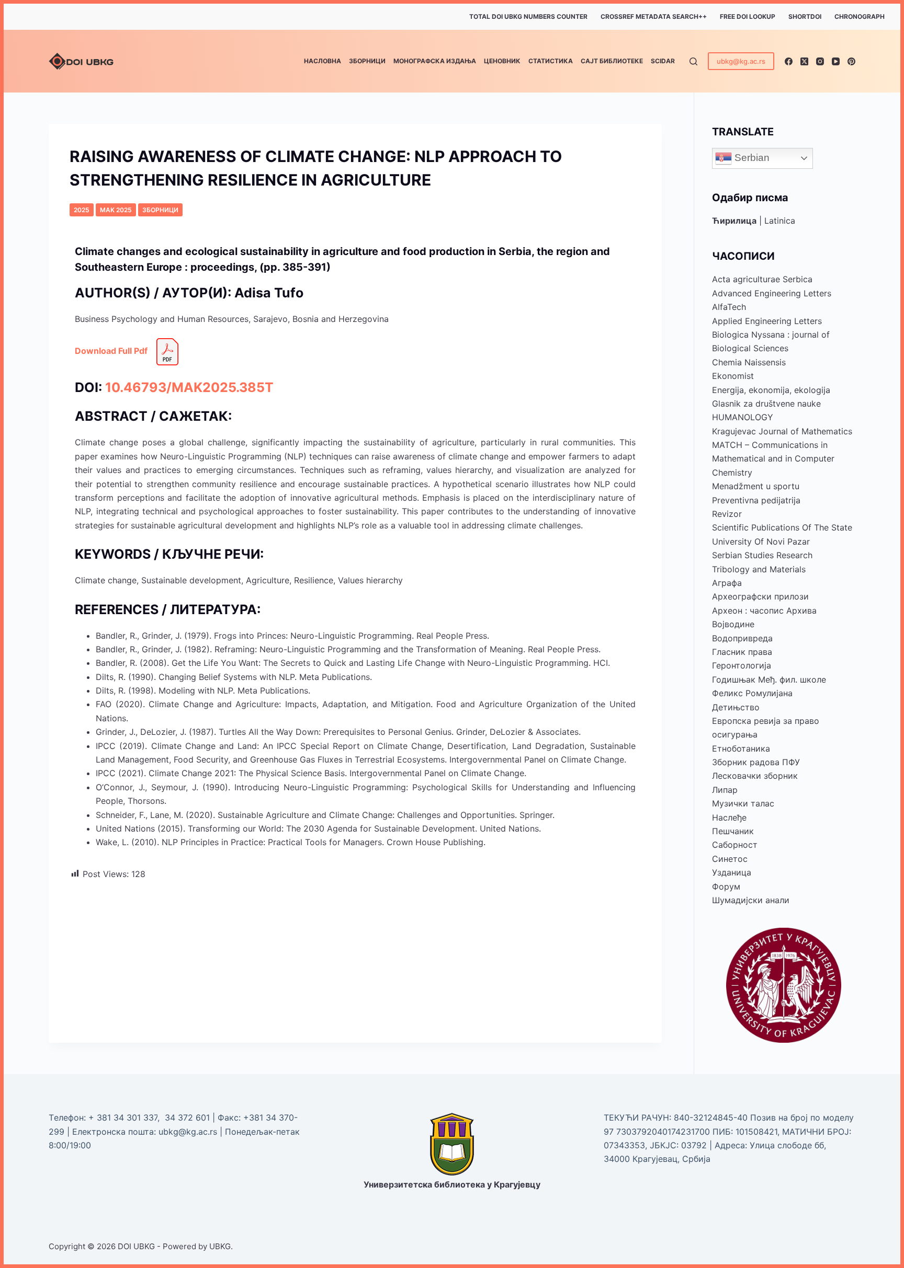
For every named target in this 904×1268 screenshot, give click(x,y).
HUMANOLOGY (742, 417)
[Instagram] (820, 61)
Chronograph (859, 16)
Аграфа (727, 583)
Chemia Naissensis (749, 362)
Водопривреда (742, 638)
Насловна (322, 61)
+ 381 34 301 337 (122, 1117)
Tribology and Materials (759, 569)
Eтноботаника (741, 748)
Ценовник (502, 61)
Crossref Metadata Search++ (654, 16)
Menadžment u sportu (755, 486)
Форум (726, 886)
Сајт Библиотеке (612, 61)
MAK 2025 (116, 210)
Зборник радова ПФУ (756, 762)
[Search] (693, 61)
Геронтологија (741, 665)
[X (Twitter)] (804, 61)
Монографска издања (434, 61)
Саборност (735, 844)
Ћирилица (734, 220)
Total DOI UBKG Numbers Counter (528, 16)
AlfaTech (729, 307)
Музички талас (743, 803)
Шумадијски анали (750, 900)
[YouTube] (836, 61)
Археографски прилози (760, 596)
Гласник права (742, 652)
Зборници (367, 61)
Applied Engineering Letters (767, 321)
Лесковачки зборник (755, 775)
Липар (725, 790)
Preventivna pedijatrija (756, 500)
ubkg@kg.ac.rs (741, 61)
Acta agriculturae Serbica (762, 279)
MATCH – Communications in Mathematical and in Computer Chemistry (773, 459)
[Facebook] (789, 61)
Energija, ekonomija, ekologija (771, 390)
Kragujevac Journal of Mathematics (782, 431)
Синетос (730, 859)
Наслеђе (729, 817)
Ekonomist (733, 376)
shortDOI (804, 16)
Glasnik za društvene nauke (766, 403)
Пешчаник (733, 831)
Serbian (751, 157)
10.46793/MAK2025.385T (189, 387)
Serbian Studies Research (762, 555)
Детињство (736, 707)
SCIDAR (663, 61)
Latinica (779, 220)
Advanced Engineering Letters (771, 293)
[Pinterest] (851, 61)
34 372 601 (188, 1117)
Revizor (727, 514)
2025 (81, 210)
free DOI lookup (747, 16)
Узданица (731, 872)
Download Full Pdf (111, 351)
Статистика (550, 61)
